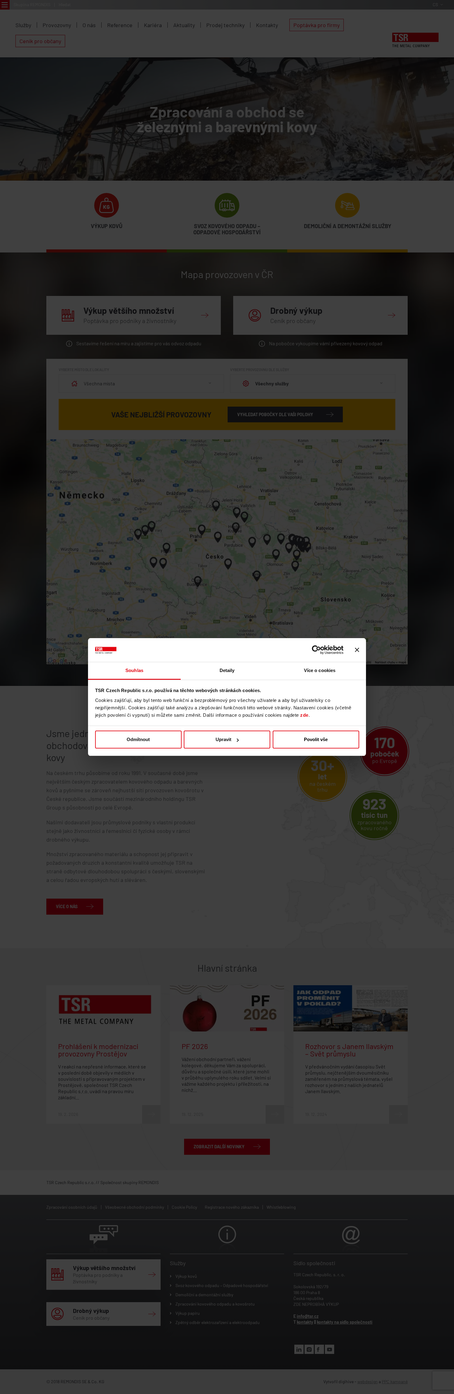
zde (304, 715)
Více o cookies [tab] (319, 670)
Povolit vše (316, 739)
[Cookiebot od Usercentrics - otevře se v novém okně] (316, 650)
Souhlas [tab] (134, 670)
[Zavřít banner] (357, 650)
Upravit (223, 739)
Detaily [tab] (227, 670)
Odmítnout (138, 739)
